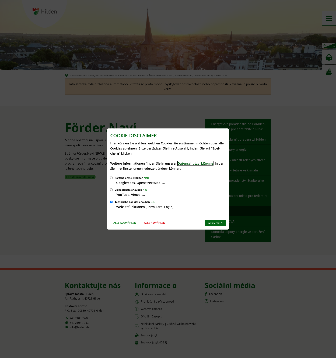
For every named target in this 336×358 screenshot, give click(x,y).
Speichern (215, 222)
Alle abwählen (154, 222)
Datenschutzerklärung (195, 163)
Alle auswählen (124, 222)
